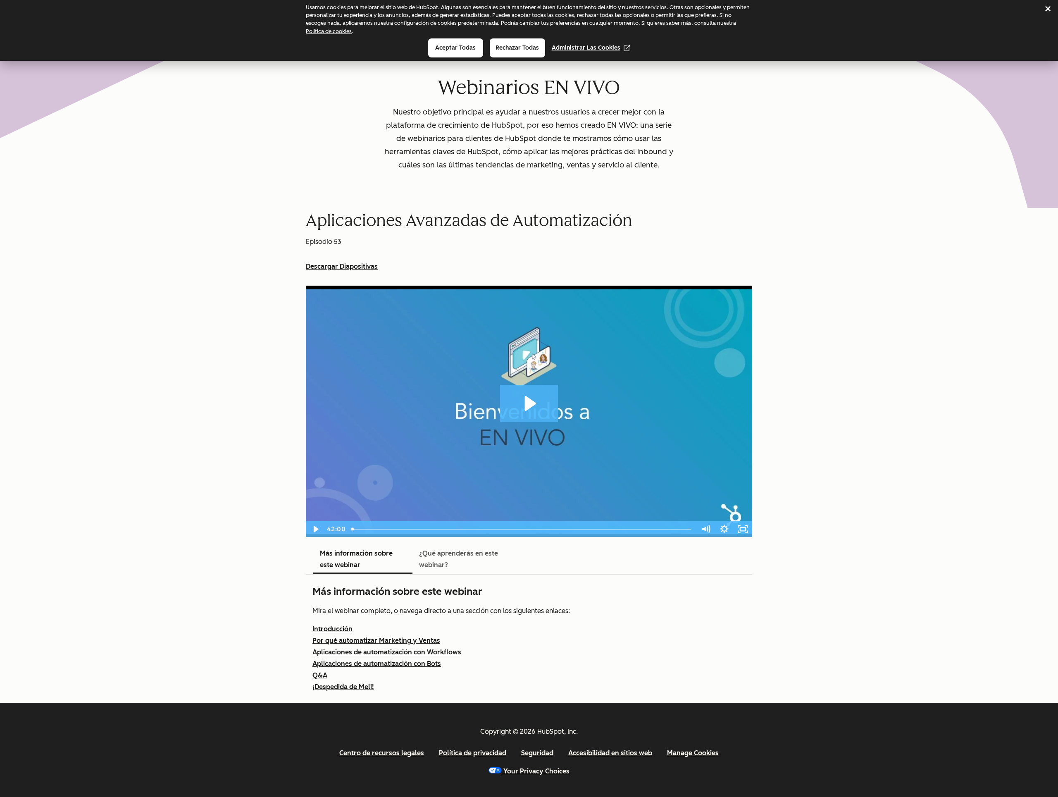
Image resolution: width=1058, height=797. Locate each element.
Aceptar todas (455, 47)
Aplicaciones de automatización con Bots (376, 664)
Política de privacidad (472, 753)
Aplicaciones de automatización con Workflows (386, 652)
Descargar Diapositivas (342, 266)
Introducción (332, 629)
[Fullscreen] (743, 529)
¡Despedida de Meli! (343, 687)
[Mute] (705, 529)
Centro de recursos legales (381, 753)
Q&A (319, 675)
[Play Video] (315, 529)
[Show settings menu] (724, 529)
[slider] (522, 529)
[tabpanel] (529, 639)
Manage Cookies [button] (693, 753)
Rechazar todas (517, 47)
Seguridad (537, 753)
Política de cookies (329, 31)
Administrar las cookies (586, 47)
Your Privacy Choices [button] (536, 771)
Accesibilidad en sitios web (610, 753)
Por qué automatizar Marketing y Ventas (376, 640)
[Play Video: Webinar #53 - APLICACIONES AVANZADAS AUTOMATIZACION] (529, 403)
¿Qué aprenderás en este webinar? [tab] (458, 559)
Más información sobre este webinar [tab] (356, 559)
